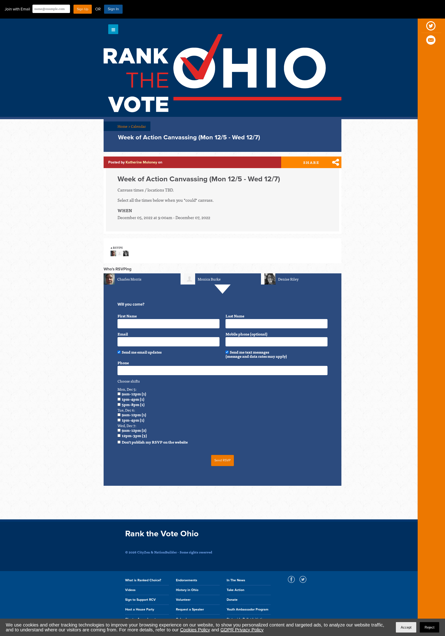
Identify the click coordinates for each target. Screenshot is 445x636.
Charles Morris (129, 279)
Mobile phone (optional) (246, 334)
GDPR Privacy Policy (242, 629)
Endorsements (186, 580)
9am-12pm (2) (134, 430)
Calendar (138, 126)
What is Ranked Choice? (143, 580)
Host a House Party (139, 609)
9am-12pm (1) (134, 394)
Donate (232, 600)
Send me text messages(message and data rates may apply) (256, 354)
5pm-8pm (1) (133, 404)
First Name (127, 316)
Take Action (235, 590)
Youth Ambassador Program (247, 609)
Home (124, 126)
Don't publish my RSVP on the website (155, 442)
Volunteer (183, 600)
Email (123, 334)
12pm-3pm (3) (134, 435)
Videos (130, 590)
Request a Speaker (190, 609)
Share (311, 162)
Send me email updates (142, 352)
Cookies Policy (195, 629)
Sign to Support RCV (140, 600)
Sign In (113, 9)
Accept (406, 627)
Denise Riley (288, 279)
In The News (236, 580)
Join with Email (17, 9)
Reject (429, 627)
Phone (123, 363)
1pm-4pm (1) (133, 399)
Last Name (235, 316)
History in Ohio (187, 590)
